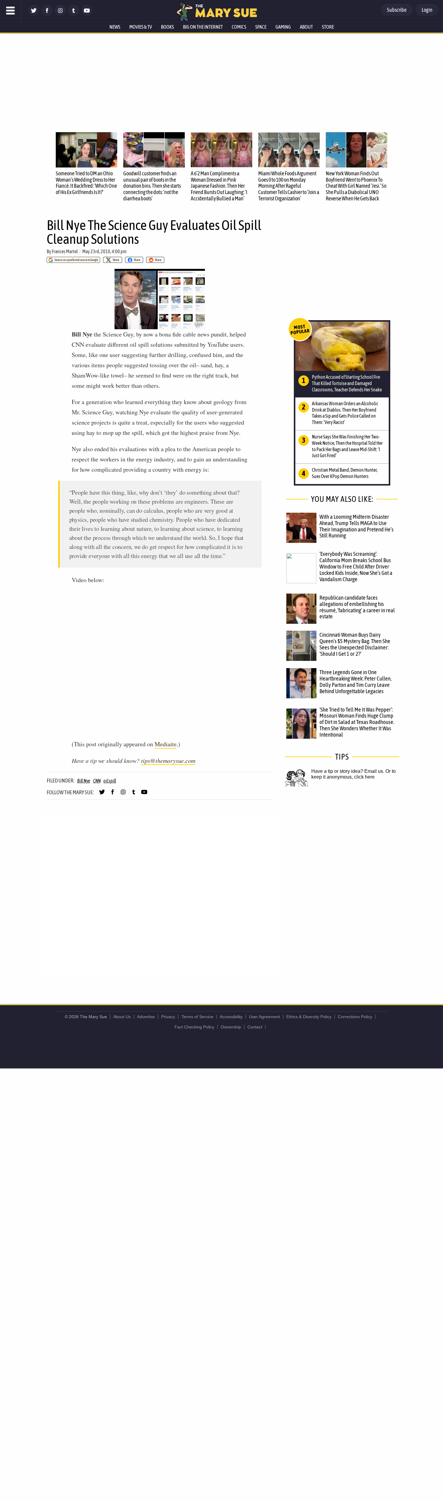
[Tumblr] (73, 14)
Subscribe (397, 10)
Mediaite (166, 744)
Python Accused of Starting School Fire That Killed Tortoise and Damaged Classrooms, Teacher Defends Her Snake (347, 383)
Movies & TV (140, 27)
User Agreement (264, 1016)
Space (260, 27)
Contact (254, 1027)
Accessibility (231, 1016)
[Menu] (10, 10)
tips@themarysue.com (168, 760)
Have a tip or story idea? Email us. (347, 771)
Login (427, 10)
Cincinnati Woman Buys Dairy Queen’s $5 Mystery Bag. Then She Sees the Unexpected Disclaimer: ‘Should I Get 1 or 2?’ (354, 644)
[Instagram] (60, 14)
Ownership (231, 1027)
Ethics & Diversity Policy (308, 1016)
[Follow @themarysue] (33, 14)
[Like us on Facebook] (47, 14)
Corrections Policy (355, 1016)
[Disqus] (161, 895)
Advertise (146, 1016)
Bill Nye (83, 780)
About (306, 27)
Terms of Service (197, 1016)
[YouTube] (86, 14)
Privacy (168, 1016)
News (114, 27)
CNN (96, 780)
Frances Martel (65, 251)
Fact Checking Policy (194, 1027)
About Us (122, 1016)
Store (328, 27)
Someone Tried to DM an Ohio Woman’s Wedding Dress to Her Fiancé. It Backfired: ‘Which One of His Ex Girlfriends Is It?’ (86, 182)
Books (167, 27)
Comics (239, 27)
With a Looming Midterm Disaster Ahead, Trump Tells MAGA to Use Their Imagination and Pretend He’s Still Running (356, 526)
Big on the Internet (203, 27)
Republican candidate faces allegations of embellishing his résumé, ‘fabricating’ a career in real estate (357, 607)
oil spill (109, 780)
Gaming (283, 27)
